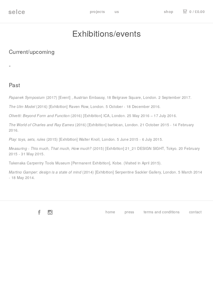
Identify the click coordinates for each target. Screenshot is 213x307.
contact (195, 211)
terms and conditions (161, 211)
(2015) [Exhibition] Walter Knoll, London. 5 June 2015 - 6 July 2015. (86, 139)
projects (97, 11)
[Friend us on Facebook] (39, 213)
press (129, 211)
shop (168, 11)
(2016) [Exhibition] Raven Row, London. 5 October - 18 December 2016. (85, 106)
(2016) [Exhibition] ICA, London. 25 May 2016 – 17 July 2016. (93, 115)
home (110, 211)
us (117, 11)
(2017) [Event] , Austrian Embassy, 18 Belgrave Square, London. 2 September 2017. (100, 97)
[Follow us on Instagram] (50, 213)
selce (16, 11)
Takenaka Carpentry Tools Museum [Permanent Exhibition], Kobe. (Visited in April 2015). (85, 162)
